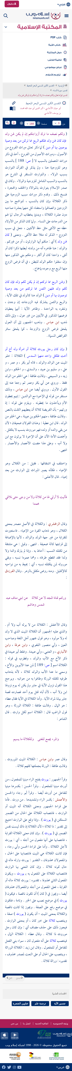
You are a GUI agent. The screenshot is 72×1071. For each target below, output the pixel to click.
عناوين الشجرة (20, 1003)
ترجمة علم (40, 1003)
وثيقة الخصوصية (60, 1023)
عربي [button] (62, 4)
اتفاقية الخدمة (41, 1023)
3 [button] (59, 123)
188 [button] (31, 123)
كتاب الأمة (54, 45)
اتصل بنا (26, 1023)
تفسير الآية (59, 1003)
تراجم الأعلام (53, 74)
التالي (10, 978)
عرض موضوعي (53, 67)
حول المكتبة (54, 52)
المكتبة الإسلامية (40, 27)
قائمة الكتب (55, 60)
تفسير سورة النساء (60, 90)
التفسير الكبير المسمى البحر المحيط (40, 85)
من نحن (14, 1023)
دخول (10, 3)
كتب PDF (55, 37)
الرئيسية (61, 85)
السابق (18, 978)
